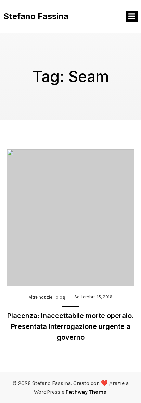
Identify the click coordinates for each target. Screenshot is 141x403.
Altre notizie (40, 297)
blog (60, 297)
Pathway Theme (86, 392)
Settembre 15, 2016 (93, 297)
